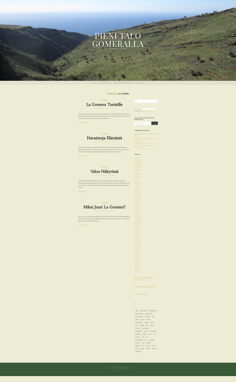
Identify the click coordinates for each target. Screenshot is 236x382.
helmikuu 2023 (137, 244)
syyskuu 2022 (137, 256)
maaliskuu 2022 (137, 270)
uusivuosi (148, 348)
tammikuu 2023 (137, 246)
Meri (155, 334)
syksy (143, 342)
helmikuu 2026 (137, 167)
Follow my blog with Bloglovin (141, 293)
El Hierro (143, 319)
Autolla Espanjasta (153, 310)
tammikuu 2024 (137, 221)
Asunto (136, 310)
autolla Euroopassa (139, 313)
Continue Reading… (82, 122)
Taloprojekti (137, 345)
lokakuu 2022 (137, 253)
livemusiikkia (137, 334)
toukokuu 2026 (137, 160)
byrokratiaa (147, 316)
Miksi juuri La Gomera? (104, 207)
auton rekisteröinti (139, 316)
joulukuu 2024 (137, 195)
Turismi (153, 345)
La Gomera (94, 82)
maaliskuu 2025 (137, 190)
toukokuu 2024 (137, 211)
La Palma (146, 331)
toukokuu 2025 (137, 185)
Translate (144, 111)
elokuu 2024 (137, 204)
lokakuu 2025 (137, 176)
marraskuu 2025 (137, 174)
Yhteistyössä (141, 82)
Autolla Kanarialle (148, 313)
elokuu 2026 (137, 157)
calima (153, 316)
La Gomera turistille (104, 104)
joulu (136, 325)
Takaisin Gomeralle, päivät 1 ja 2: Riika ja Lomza (144, 145)
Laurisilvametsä (153, 331)
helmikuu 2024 (137, 218)
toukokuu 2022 (137, 265)
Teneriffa (148, 345)
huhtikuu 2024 (137, 214)
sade (146, 339)
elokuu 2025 (137, 181)
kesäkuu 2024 (137, 209)
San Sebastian (151, 339)
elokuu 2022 (137, 258)
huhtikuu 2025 (137, 188)
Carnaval (137, 319)
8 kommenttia (111, 108)
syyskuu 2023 (137, 230)
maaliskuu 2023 (137, 242)
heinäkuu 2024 (137, 207)
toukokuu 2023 (137, 237)
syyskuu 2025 (137, 178)
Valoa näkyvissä (104, 171)
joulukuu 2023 (137, 223)
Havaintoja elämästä (104, 138)
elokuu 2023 (137, 232)
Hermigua (146, 322)
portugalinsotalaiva (139, 339)
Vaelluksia (154, 348)
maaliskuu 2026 (137, 164)
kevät (147, 325)
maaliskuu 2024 (137, 216)
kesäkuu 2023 (137, 235)
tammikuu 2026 (137, 169)
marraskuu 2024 (137, 197)
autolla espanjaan (143, 310)
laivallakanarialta (138, 331)
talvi (143, 345)
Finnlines (148, 319)
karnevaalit (141, 325)
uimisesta (142, 348)
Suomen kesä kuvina (138, 147)
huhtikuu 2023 (137, 239)
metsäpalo (137, 336)
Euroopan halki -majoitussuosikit (123, 82)
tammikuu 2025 (137, 192)
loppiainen (145, 334)
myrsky (142, 336)
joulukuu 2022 (137, 249)
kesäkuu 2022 (137, 263)
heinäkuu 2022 (137, 260)
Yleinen (104, 100)
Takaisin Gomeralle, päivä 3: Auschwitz (142, 143)
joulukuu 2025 (137, 171)
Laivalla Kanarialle (145, 328)
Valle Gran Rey (138, 351)
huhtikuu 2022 (137, 267)
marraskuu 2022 (137, 251)
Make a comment (111, 141)
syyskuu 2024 (137, 202)
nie (147, 336)
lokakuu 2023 (137, 228)
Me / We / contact (105, 82)
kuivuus (151, 325)
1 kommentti (111, 210)
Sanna (106, 108)
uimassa (136, 348)
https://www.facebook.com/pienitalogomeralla (144, 286)
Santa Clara (137, 342)
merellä (150, 334)
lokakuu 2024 (137, 200)
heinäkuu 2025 (137, 183)
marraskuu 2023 (137, 225)
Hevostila (152, 322)
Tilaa (154, 123)
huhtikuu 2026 (137, 162)
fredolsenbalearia (138, 322)
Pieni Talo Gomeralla (118, 39)
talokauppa (148, 342)
